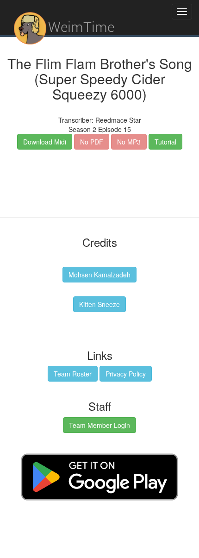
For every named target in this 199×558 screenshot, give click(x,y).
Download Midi (44, 141)
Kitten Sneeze (99, 304)
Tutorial (165, 141)
